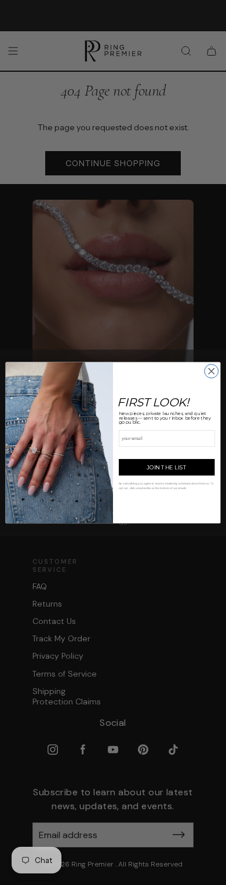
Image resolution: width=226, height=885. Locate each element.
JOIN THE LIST (167, 467)
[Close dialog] (211, 371)
